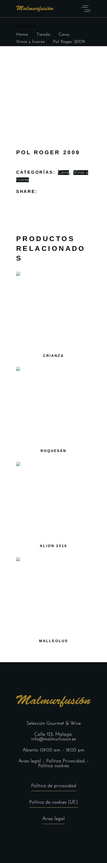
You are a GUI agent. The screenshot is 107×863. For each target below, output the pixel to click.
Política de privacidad (53, 786)
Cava (63, 34)
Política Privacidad (65, 761)
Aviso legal (29, 761)
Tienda (43, 34)
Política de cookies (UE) (53, 802)
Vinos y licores (30, 42)
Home (22, 34)
